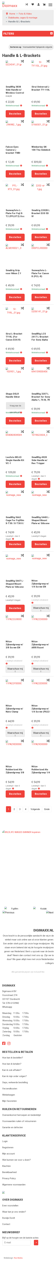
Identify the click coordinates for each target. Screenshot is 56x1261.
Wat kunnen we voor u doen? (16, 1160)
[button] (21, 106)
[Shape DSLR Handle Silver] (15, 378)
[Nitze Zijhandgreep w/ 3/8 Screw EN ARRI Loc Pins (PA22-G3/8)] (15, 626)
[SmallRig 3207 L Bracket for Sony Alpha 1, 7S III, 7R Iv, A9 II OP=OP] (41, 378)
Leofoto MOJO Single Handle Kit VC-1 (15, 460)
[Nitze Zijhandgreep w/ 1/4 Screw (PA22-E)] (41, 690)
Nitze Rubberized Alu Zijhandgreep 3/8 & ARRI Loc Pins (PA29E (15, 772)
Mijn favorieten (9, 1101)
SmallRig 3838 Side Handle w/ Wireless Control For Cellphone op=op (15, 92)
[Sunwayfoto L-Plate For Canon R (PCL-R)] (41, 255)
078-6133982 (12, 1003)
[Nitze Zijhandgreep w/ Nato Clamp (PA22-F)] (15, 690)
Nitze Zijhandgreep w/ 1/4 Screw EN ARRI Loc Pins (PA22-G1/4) (40, 586)
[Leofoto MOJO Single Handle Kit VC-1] (15, 442)
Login (5, 1141)
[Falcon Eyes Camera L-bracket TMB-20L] (15, 131)
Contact (6, 1224)
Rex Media (18, 1258)
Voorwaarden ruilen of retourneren (19, 1121)
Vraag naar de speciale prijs (15, 407)
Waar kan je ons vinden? (14, 1211)
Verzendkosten (9, 1088)
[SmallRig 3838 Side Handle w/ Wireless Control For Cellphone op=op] (15, 71)
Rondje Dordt (8, 1218)
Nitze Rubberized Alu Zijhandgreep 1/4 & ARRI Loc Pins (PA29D (41, 772)
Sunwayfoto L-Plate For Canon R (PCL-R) (40, 273)
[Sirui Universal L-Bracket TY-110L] (41, 71)
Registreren (7, 1147)
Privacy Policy (9, 1178)
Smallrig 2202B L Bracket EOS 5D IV (41, 213)
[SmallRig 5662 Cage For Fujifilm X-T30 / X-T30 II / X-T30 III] (15, 502)
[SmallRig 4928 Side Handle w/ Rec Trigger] (41, 442)
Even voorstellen (10, 1205)
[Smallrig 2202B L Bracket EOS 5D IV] (41, 195)
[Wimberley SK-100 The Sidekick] (41, 131)
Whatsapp (7, 1007)
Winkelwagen (8, 1094)
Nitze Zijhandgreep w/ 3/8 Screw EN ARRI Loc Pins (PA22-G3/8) (14, 647)
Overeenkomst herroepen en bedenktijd (21, 1115)
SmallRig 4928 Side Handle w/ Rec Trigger (39, 460)
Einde (47, 809)
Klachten (6, 1166)
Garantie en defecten (12, 1127)
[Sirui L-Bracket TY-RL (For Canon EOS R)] (15, 318)
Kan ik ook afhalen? (12, 1070)
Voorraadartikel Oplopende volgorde (37, 47)
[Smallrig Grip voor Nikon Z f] (15, 255)
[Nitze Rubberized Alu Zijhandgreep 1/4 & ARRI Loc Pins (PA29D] (41, 751)
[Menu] (50, 4)
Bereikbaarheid (9, 1172)
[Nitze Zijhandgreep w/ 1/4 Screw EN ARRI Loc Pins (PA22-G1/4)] (41, 565)
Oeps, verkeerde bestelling (15, 1082)
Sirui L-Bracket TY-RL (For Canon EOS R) (14, 336)
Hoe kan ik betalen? (11, 1064)
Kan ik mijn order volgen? (14, 1076)
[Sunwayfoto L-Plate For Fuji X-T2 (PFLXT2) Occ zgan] (15, 195)
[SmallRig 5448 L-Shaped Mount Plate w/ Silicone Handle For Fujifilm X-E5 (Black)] (41, 502)
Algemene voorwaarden (14, 1184)
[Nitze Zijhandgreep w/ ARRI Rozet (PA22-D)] (41, 626)
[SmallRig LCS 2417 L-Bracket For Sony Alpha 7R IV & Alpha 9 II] (41, 318)
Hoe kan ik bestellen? (12, 1057)
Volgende (35, 809)
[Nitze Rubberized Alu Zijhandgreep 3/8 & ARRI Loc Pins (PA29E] (15, 751)
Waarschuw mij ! (41, 609)
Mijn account (8, 1153)
